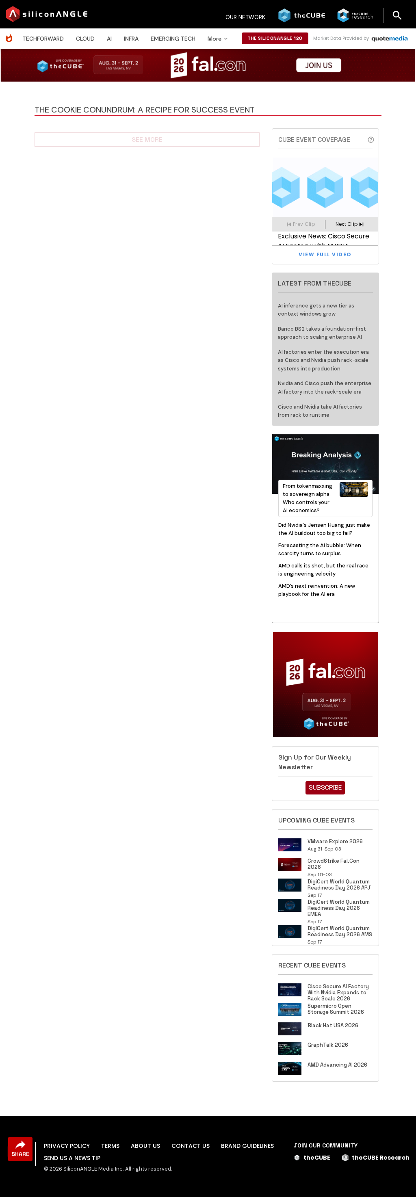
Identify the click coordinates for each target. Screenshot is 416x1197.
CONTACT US (190, 1146)
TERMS (110, 1146)
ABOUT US (145, 1146)
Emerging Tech (173, 38)
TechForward (43, 38)
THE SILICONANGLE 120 (275, 38)
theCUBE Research (381, 1158)
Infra (131, 38)
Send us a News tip (72, 1158)
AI (109, 38)
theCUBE (316, 1158)
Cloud (85, 38)
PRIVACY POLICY (67, 1146)
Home (11, 34)
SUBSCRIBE (325, 787)
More (214, 38)
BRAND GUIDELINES (247, 1146)
